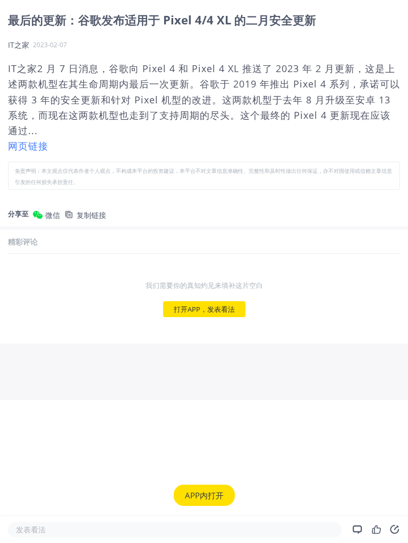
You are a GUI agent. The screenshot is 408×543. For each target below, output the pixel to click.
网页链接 (28, 145)
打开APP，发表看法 (204, 309)
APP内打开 (204, 495)
